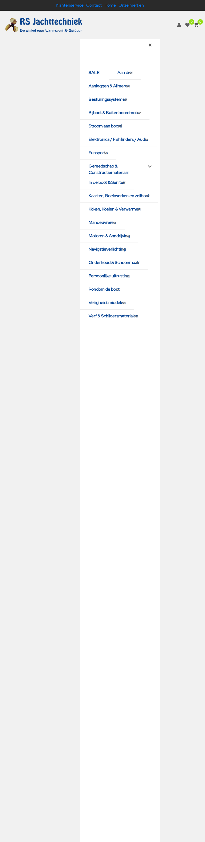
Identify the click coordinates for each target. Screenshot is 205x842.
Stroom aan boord (105, 126)
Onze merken (131, 5)
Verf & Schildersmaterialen (113, 316)
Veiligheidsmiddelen (107, 302)
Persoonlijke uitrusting (109, 276)
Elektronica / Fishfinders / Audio (118, 139)
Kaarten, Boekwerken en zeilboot (119, 195)
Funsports (98, 152)
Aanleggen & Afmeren (109, 86)
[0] (187, 25)
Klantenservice (70, 5)
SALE (94, 72)
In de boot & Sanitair (107, 182)
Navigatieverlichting (107, 249)
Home (110, 5)
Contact (94, 5)
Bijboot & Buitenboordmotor (115, 112)
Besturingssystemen (108, 99)
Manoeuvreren (102, 222)
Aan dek (125, 72)
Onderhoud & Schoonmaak (114, 262)
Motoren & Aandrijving (109, 236)
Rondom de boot (104, 289)
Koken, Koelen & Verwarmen (115, 209)
